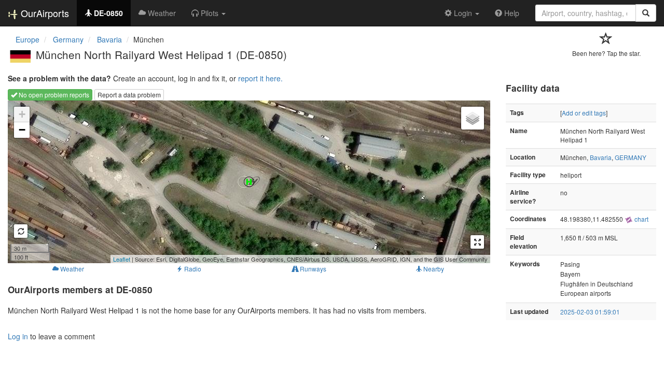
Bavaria (601, 157)
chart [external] (640, 218)
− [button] (22, 129)
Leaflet (121, 259)
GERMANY (630, 157)
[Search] (645, 13)
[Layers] (472, 118)
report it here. (260, 78)
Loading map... (248, 182)
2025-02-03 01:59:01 (590, 311)
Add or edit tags (584, 112)
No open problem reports (53, 94)
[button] (208, 13)
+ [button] (22, 114)
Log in (18, 336)
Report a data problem (129, 94)
